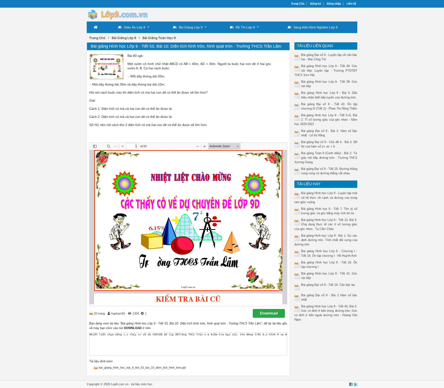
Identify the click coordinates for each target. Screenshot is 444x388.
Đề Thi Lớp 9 (245, 27)
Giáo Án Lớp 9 (134, 27)
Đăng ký (315, 3)
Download (269, 313)
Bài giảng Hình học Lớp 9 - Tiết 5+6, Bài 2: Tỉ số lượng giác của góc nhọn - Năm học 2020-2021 (326, 119)
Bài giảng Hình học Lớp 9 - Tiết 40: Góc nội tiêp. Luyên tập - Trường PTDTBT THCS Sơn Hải (326, 70)
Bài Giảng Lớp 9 (191, 27)
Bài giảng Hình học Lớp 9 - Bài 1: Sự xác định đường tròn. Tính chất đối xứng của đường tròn (326, 240)
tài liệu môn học (141, 384)
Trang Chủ (297, 3)
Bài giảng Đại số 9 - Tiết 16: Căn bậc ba (328, 285)
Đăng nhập (334, 3)
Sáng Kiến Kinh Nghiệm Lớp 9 (315, 27)
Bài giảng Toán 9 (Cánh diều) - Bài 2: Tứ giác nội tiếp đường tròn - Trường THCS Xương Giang (326, 157)
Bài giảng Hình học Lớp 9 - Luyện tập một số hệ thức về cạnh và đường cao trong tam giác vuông (326, 197)
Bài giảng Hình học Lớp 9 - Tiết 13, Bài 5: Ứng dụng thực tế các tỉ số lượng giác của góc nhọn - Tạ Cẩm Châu (326, 224)
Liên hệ (351, 3)
